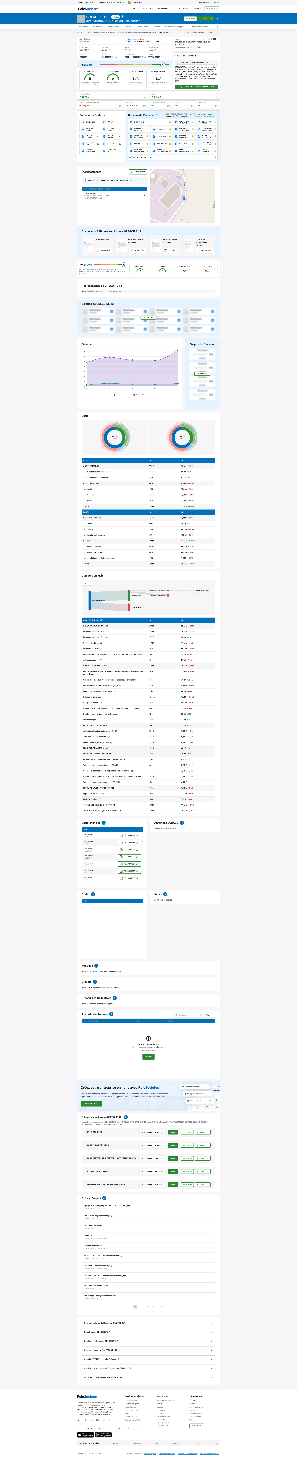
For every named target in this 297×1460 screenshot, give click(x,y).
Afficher (149, 317)
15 (162, 1307)
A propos (192, 1400)
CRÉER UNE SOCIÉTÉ (91, 1104)
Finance (157, 27)
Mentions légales (150, 1454)
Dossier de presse (195, 1413)
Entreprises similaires (199, 27)
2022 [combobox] (86, 583)
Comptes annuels (131, 1417)
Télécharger (140, 172)
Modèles (128, 27)
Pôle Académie (162, 1426)
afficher (203, 373)
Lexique (160, 1407)
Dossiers (160, 1404)
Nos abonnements (196, 1407)
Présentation (83, 27)
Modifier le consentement (209, 1454)
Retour (148, 1057)
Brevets (127, 1413)
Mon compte (212, 9)
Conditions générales (167, 1454)
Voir (173, 1132)
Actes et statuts (130, 1407)
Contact (192, 1404)
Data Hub (160, 1413)
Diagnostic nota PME (132, 1420)
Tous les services (131, 1400)
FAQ (216, 27)
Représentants (142, 27)
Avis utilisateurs (195, 1417)
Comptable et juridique (174, 27)
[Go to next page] (166, 1307)
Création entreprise (132, 1404)
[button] (183, 198)
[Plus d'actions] (217, 18)
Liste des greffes (163, 1422)
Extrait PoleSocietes (132, 1410)
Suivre (192, 19)
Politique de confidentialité (187, 1454)
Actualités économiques (166, 1400)
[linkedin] (111, 311)
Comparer (204, 1132)
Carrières (192, 1410)
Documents (205, 19)
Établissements (113, 27)
